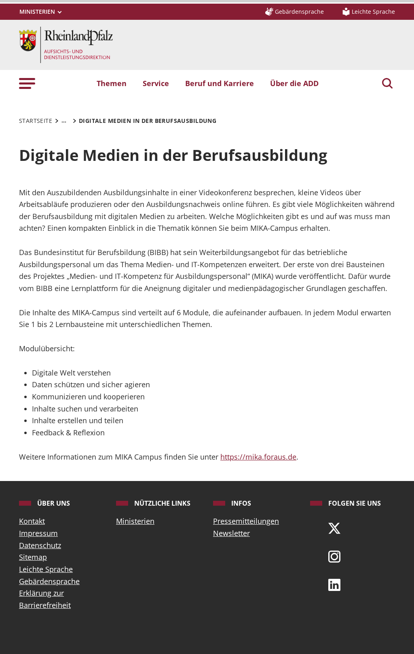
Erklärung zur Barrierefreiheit (45, 599)
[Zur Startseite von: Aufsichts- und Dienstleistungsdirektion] (66, 44)
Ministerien (135, 521)
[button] (27, 83)
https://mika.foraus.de (258, 457)
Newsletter (231, 533)
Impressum (38, 533)
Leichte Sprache (46, 569)
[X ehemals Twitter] (334, 527)
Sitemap (33, 557)
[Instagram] (334, 556)
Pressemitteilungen (246, 521)
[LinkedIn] (334, 584)
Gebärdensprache (49, 581)
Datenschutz (40, 545)
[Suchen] (387, 84)
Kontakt (32, 521)
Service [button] (156, 83)
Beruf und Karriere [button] (219, 83)
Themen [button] (112, 83)
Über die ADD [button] (294, 83)
